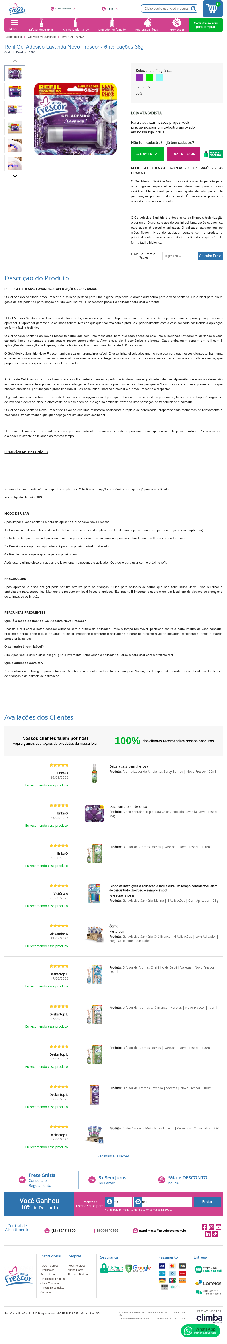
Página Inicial (13, 36)
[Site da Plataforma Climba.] (209, 1316)
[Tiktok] (215, 1234)
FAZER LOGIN (184, 154)
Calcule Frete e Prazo (143, 256)
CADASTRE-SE (148, 154)
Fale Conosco (50, 1283)
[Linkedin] (208, 1234)
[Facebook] (204, 1227)
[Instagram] (211, 1227)
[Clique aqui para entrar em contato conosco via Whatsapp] (200, 1330)
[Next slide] (15, 175)
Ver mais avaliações (113, 1156)
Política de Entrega (53, 1278)
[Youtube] (218, 1227)
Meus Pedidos (76, 1265)
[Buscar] (193, 8)
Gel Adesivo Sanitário (42, 36)
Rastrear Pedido (78, 1274)
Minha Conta (76, 1270)
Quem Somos (50, 1265)
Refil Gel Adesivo (73, 37)
